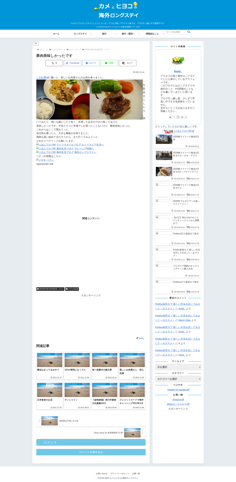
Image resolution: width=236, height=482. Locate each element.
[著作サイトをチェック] (170, 117)
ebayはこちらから (177, 404)
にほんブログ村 (183, 131)
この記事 (41, 77)
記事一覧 (136, 473)
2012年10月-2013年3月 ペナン (51, 289)
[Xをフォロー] (174, 117)
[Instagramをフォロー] (178, 117)
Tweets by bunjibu (177, 389)
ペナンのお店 (73, 289)
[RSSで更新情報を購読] (186, 117)
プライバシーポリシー (119, 473)
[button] (188, 31)
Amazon (177, 399)
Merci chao (185, 320)
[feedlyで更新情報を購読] (182, 117)
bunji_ (178, 71)
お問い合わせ (101, 473)
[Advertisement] (91, 185)
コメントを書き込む (91, 452)
